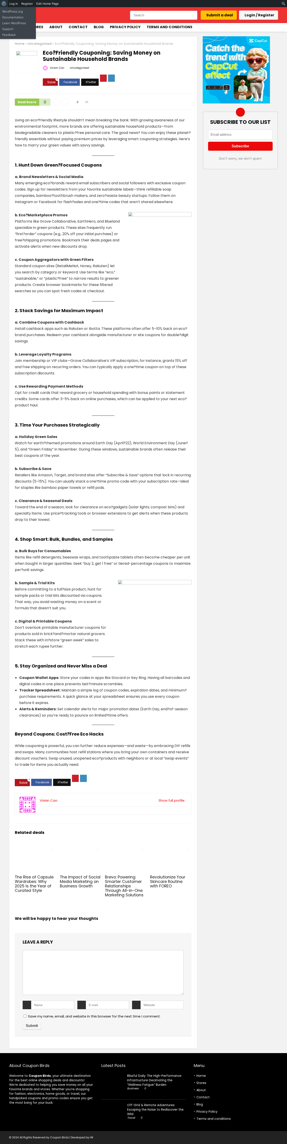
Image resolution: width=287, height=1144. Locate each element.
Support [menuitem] (7, 29)
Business (133, 1088)
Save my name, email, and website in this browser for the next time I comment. (94, 1016)
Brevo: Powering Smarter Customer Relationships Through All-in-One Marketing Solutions (124, 886)
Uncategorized (40, 43)
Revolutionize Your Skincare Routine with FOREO (167, 881)
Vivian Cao (56, 68)
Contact (78, 27)
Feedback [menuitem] (9, 34)
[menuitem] (4, 3)
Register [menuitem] (27, 3)
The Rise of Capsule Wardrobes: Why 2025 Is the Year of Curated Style (34, 883)
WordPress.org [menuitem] (12, 11)
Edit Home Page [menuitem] (47, 3)
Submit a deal (219, 15)
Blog (99, 27)
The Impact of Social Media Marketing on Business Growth (80, 881)
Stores (36, 27)
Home (19, 43)
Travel (131, 1118)
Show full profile (172, 800)
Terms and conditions (169, 27)
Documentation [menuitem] (13, 17)
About (56, 27)
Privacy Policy (125, 27)
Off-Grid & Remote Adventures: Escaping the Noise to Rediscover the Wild (155, 1109)
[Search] (193, 15)
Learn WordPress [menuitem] (14, 23)
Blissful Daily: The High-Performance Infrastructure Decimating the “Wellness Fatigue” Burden (154, 1080)
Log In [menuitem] (13, 3)
